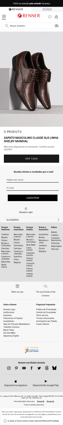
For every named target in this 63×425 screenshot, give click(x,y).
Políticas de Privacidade (44, 412)
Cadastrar (32, 198)
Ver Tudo (31, 158)
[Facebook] (32, 369)
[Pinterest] (16, 369)
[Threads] (47, 369)
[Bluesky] (54, 369)
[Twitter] (39, 369)
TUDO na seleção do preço (31, 3)
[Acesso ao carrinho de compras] (56, 17)
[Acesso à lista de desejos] (50, 17)
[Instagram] (9, 369)
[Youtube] (24, 369)
